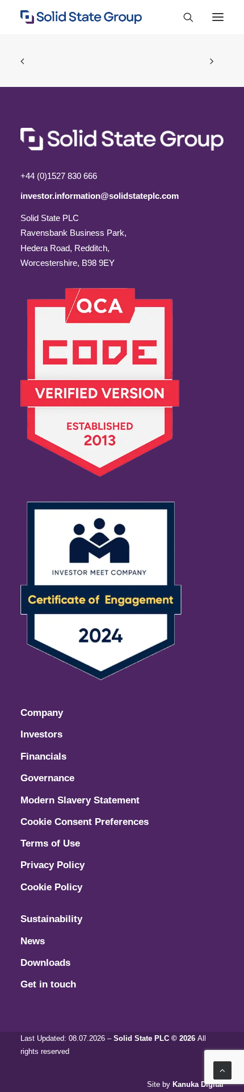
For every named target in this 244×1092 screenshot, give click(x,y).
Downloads (45, 962)
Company (41, 712)
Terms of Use (50, 843)
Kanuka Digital (198, 1084)
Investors (41, 734)
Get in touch (48, 984)
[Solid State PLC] (81, 17)
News (32, 941)
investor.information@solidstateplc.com (99, 196)
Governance (47, 778)
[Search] (183, 17)
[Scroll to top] (222, 1069)
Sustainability (51, 919)
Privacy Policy (52, 865)
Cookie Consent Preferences (84, 821)
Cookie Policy (51, 887)
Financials (43, 756)
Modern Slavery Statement (80, 800)
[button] (218, 17)
